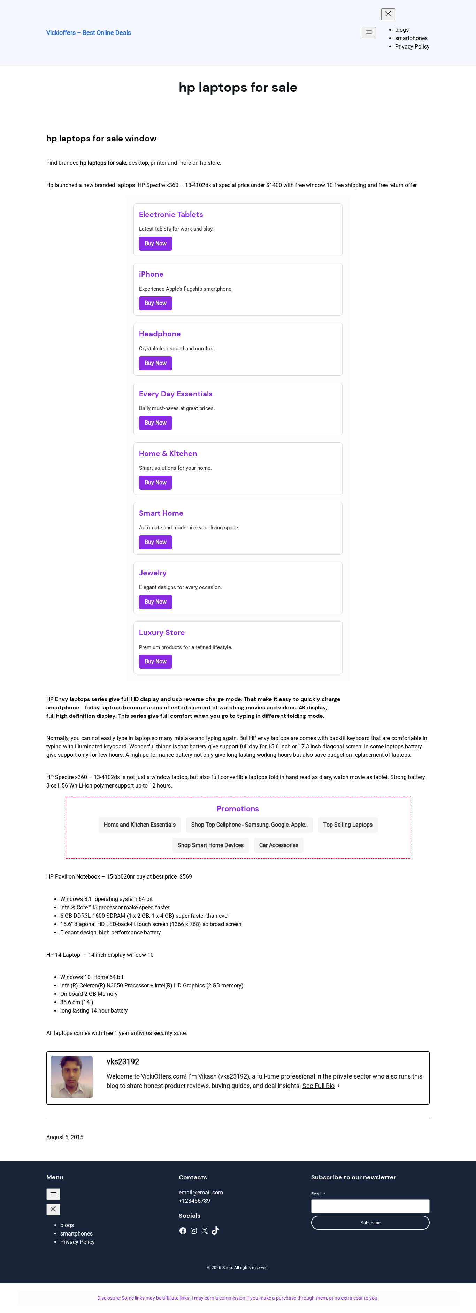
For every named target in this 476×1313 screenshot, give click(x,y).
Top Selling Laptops (348, 824)
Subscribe (370, 1222)
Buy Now (156, 243)
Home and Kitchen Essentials (140, 824)
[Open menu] (369, 32)
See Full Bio (318, 1085)
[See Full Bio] (339, 1085)
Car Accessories (278, 845)
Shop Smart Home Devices (211, 845)
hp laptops (93, 162)
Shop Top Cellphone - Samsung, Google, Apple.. (249, 824)
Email (318, 1194)
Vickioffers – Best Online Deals (88, 32)
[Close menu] (388, 14)
